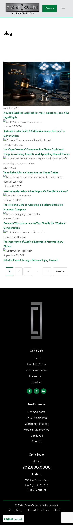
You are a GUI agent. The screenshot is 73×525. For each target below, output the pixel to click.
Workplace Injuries (36, 424)
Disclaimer (59, 510)
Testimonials (36, 376)
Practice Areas (36, 364)
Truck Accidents (36, 418)
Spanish (18, 518)
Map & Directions (36, 489)
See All (36, 441)
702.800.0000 (36, 467)
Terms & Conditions (38, 510)
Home (36, 358)
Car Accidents (37, 412)
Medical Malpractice (36, 429)
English (8, 518)
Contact (49, 8)
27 (47, 271)
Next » (60, 271)
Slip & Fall (36, 435)
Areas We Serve (36, 370)
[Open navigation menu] (63, 8)
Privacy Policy (15, 510)
